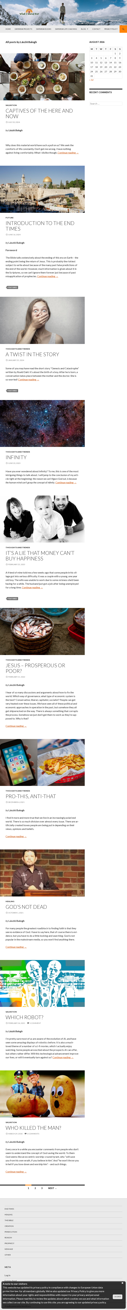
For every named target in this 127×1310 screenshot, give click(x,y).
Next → (52, 1188)
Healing (10, 901)
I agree (117, 1296)
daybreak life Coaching (66, 29)
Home (8, 29)
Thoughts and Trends (18, 349)
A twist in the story (32, 354)
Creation (9, 1226)
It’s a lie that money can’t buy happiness (40, 556)
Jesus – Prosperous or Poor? (35, 668)
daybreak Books (43, 29)
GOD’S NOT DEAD (26, 907)
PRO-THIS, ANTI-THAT (31, 796)
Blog (83, 29)
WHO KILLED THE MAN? (33, 1128)
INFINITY (16, 457)
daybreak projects (23, 29)
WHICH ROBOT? (24, 1017)
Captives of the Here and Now (39, 113)
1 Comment (35, 1023)
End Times (9, 1209)
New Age (9, 1249)
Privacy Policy (111, 29)
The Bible (9, 1220)
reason (8, 1237)
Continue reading (68, 152)
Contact (96, 29)
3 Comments (33, 1134)
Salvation (11, 105)
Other (8, 1255)
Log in (7, 1275)
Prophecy (9, 1243)
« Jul (91, 79)
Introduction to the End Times (40, 226)
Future (9, 217)
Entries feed (11, 1281)
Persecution (11, 1232)
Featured (12, 287)
